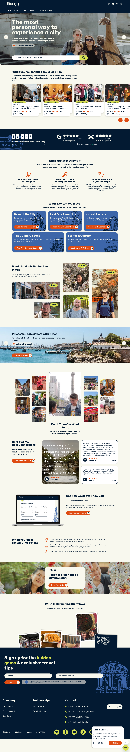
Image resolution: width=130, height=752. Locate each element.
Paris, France (22, 45)
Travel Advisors (45, 10)
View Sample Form (77, 513)
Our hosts (7, 716)
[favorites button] (108, 4)
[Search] (84, 57)
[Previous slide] (6, 37)
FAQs (29, 732)
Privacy (18, 732)
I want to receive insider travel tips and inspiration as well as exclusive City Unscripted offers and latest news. (55, 682)
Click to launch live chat (78, 722)
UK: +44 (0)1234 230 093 (78, 717)
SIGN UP (11, 682)
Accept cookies (115, 743)
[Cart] (113, 4)
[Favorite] (39, 87)
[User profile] (117, 4)
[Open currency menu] (121, 4)
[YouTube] (74, 732)
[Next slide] (124, 37)
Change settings (100, 743)
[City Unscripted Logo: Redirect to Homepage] (13, 4)
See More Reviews (23, 461)
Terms (6, 732)
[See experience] (26, 100)
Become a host (38, 706)
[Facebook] (65, 732)
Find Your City (57, 585)
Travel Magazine (10, 711)
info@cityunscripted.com (79, 706)
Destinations (8, 706)
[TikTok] (83, 732)
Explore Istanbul (22, 355)
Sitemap (40, 732)
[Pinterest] (56, 732)
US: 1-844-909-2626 (81, 711)
